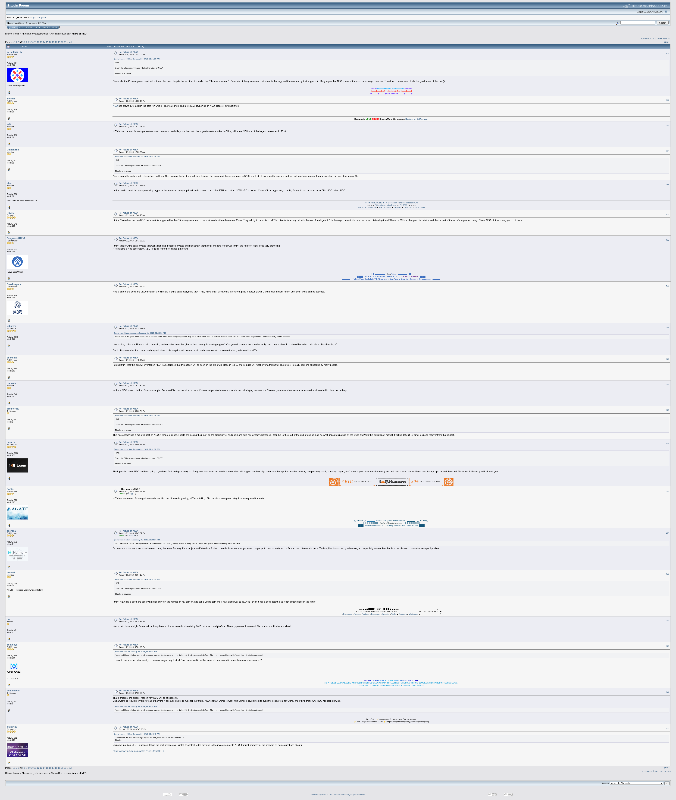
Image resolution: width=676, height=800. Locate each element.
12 (38, 42)
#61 (667, 53)
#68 (667, 286)
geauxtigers (13, 690)
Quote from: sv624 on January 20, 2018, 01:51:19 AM (136, 59)
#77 (667, 621)
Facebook (347, 614)
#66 (667, 214)
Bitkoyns (11, 326)
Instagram (375, 614)
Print (666, 42)
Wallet (393, 614)
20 (62, 42)
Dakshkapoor (14, 284)
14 (44, 42)
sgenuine (12, 357)
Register (46, 27)
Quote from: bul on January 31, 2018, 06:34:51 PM (135, 652)
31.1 (39, 23)
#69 (667, 327)
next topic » (663, 38)
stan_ (10, 183)
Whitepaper (414, 614)
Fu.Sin (10, 489)
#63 (667, 126)
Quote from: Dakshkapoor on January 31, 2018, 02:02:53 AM (140, 333)
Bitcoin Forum (12, 33)
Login (37, 27)
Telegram (403, 614)
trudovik (11, 383)
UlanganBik (13, 149)
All (70, 42)
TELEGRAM (419, 208)
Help (21, 27)
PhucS (10, 213)
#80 (667, 728)
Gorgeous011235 (16, 238)
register (42, 17)
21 (65, 42)
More (54, 27)
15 (47, 42)
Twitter (357, 614)
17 (53, 42)
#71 (667, 385)
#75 (667, 533)
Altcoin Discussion (60, 33)
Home (13, 27)
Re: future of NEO (128, 52)
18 (56, 42)
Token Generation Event (385, 205)
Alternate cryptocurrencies (35, 33)
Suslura (131, 535)
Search (29, 27)
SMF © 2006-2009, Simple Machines (349, 794)
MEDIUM (397, 208)
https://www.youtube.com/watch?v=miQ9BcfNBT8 (138, 751)
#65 (667, 185)
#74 (667, 491)
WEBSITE (372, 208)
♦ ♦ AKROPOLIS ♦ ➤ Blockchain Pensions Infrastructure (391, 203)
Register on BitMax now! (416, 119)
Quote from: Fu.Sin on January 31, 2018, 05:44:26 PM (137, 540)
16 (50, 42)
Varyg (130, 494)
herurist (11, 442)
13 (41, 42)
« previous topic (649, 38)
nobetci (11, 572)
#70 (667, 359)
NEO (115, 106)
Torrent (45, 23)
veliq (9, 124)
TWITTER (407, 208)
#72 (667, 410)
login (34, 17)
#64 (667, 151)
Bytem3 (11, 98)
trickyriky (12, 727)
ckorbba (11, 531)
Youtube (365, 614)
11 (35, 42)
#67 (667, 240)
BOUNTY (362, 208)
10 (32, 42)
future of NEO (79, 33)
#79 (667, 692)
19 (59, 42)
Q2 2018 (403, 205)
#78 (667, 646)
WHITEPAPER (385, 208)
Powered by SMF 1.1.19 (321, 794)
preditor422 (13, 408)
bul (8, 619)
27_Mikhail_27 (14, 52)
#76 (667, 574)
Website (385, 614)
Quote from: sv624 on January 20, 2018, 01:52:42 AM (136, 734)
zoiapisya (12, 644)
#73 (667, 444)
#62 (667, 100)
